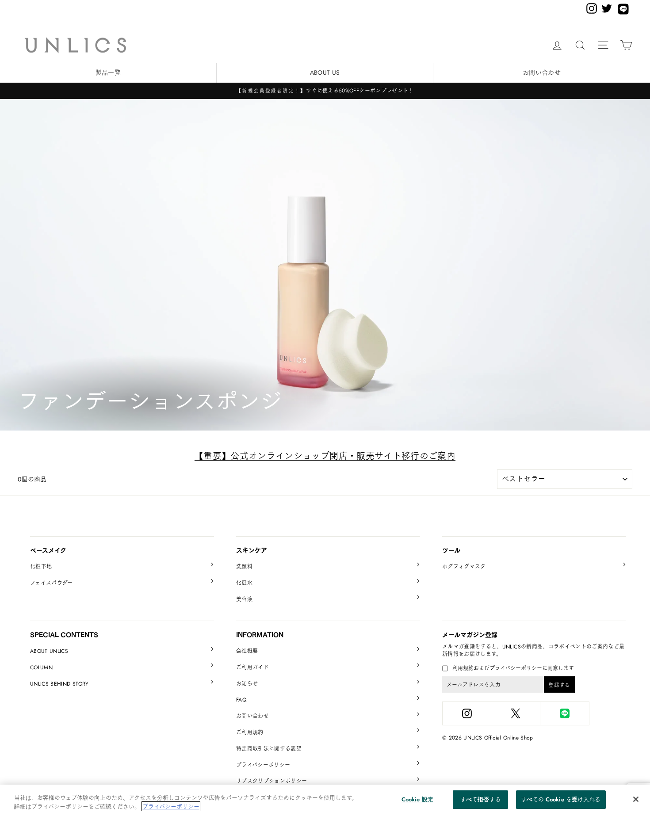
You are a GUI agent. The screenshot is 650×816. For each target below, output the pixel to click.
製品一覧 (108, 72)
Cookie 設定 (417, 799)
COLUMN (41, 667)
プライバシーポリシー (263, 765)
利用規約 (463, 668)
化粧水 (244, 583)
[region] (325, 800)
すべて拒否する (480, 799)
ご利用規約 (250, 732)
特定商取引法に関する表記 (269, 749)
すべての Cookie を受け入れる (560, 799)
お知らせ (247, 684)
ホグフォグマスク (464, 567)
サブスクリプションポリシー (271, 781)
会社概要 (247, 651)
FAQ (241, 700)
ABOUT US (325, 72)
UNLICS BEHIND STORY (59, 684)
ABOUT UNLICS (49, 651)
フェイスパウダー (51, 583)
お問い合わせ (542, 72)
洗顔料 (244, 567)
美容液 (244, 599)
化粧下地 (41, 567)
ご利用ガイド (252, 667)
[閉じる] (636, 799)
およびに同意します (513, 668)
